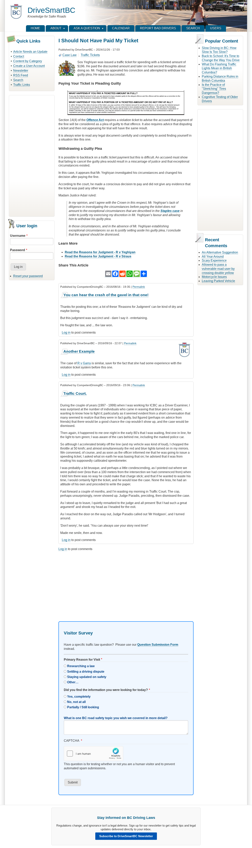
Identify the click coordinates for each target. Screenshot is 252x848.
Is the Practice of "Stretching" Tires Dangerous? (214, 89)
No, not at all (76, 702)
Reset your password (28, 276)
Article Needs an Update (30, 51)
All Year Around (213, 256)
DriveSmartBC (51, 10)
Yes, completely (79, 696)
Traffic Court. (75, 393)
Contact (18, 56)
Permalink (138, 286)
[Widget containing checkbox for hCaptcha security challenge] (93, 753)
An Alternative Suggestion (220, 252)
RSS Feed (20, 75)
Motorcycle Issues (214, 276)
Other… (73, 682)
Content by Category (27, 61)
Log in (66, 332)
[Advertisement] (31, 155)
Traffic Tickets (90, 55)
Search (18, 80)
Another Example (79, 351)
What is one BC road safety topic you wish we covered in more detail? (116, 718)
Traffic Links (21, 84)
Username (17, 235)
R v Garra (84, 363)
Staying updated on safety (86, 677)
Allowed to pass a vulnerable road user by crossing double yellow (218, 269)
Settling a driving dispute (85, 671)
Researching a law (80, 666)
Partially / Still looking (83, 707)
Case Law (69, 55)
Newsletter (20, 70)
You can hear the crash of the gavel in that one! (105, 295)
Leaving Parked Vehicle (218, 281)
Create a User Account (29, 66)
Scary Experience (214, 260)
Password (17, 250)
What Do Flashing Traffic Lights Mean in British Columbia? (219, 68)
